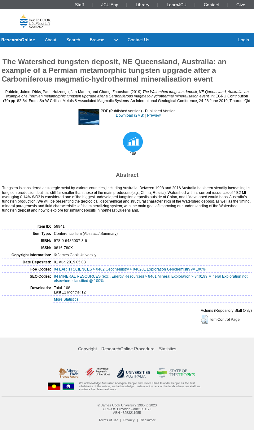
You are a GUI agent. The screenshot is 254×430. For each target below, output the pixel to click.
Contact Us (138, 39)
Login (243, 39)
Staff (79, 4)
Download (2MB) (130, 115)
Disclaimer (147, 420)
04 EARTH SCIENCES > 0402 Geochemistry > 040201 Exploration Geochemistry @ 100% (130, 269)
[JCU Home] (35, 21)
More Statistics (66, 299)
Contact (211, 4)
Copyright (87, 348)
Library (142, 4)
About (50, 39)
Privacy (129, 420)
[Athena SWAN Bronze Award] (68, 373)
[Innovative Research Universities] (97, 373)
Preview (154, 115)
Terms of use (108, 420)
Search (73, 39)
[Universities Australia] (133, 373)
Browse (97, 39)
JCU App (109, 4)
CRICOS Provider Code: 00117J (127, 409)
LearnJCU (176, 4)
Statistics (167, 348)
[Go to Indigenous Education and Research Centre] (54, 386)
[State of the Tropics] (176, 373)
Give (240, 4)
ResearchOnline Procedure (128, 348)
